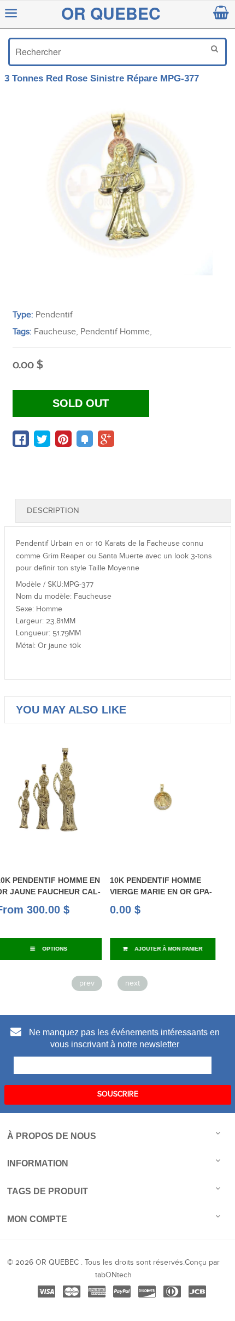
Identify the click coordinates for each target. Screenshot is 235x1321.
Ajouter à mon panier (107, 949)
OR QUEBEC (111, 13)
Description (53, 510)
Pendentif (54, 315)
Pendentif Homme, (116, 332)
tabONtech (113, 1275)
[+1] (106, 438)
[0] (21, 438)
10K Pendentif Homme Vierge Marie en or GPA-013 (100, 891)
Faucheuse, (56, 332)
